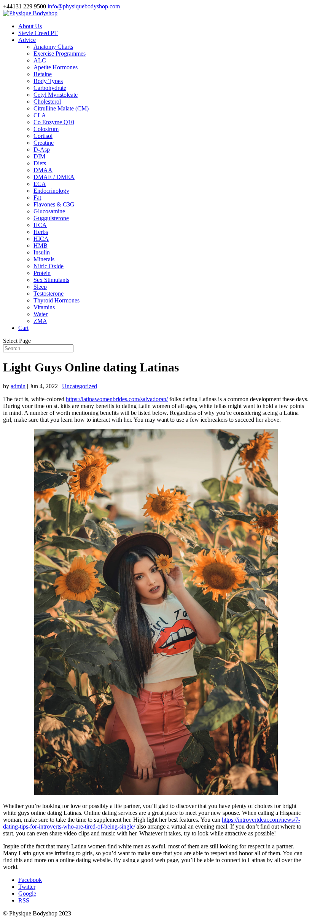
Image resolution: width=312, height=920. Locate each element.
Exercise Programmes (59, 53)
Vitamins (44, 307)
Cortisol (43, 136)
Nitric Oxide (48, 266)
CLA (39, 115)
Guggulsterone (51, 218)
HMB (40, 245)
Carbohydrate (49, 88)
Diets (39, 163)
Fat (37, 197)
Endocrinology (51, 190)
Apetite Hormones (55, 67)
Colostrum (46, 129)
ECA (39, 184)
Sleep (40, 286)
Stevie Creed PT (38, 33)
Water (40, 314)
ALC (39, 60)
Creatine (43, 142)
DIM (39, 156)
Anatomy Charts (53, 46)
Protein (42, 273)
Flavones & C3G (54, 204)
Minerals (43, 259)
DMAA (43, 170)
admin (18, 386)
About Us (30, 26)
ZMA (40, 321)
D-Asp (41, 149)
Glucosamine (49, 211)
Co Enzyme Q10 (53, 122)
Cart (23, 328)
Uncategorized (79, 386)
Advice (27, 40)
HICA (41, 238)
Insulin (41, 252)
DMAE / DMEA (54, 177)
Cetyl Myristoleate (55, 94)
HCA (40, 225)
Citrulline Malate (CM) (61, 108)
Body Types (48, 81)
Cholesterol (47, 101)
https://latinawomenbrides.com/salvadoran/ (117, 399)
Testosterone (48, 293)
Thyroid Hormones (56, 300)
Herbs (40, 232)
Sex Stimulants (51, 280)
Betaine (42, 74)
